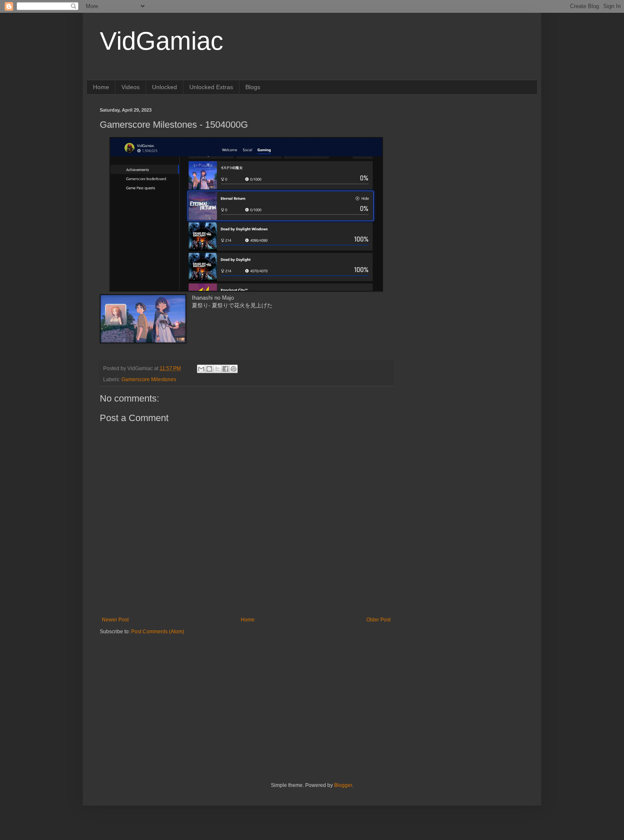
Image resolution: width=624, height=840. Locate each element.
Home (101, 87)
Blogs (252, 87)
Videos (130, 87)
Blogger (343, 785)
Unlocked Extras (211, 87)
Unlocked (164, 87)
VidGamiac (161, 41)
